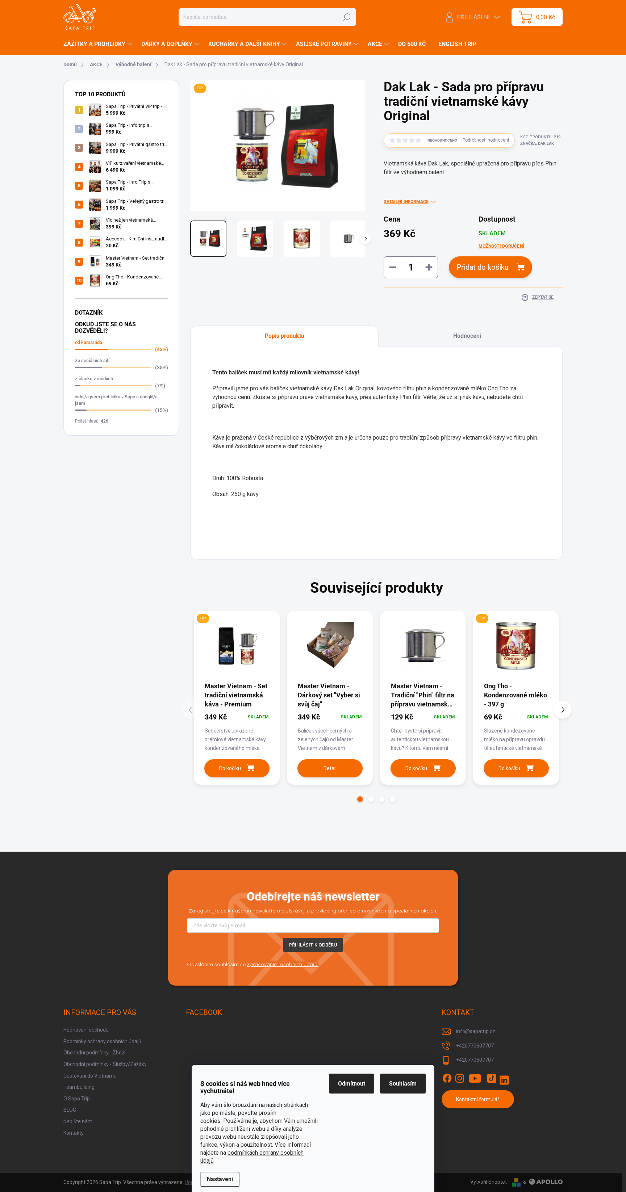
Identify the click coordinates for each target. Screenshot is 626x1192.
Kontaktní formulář (477, 1099)
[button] (360, 799)
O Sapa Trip (76, 1098)
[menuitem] (98, 44)
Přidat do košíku (482, 267)
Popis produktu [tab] (284, 335)
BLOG (69, 1110)
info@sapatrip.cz (475, 1031)
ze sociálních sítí (92, 360)
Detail (330, 768)
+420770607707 (475, 1046)
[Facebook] (447, 1078)
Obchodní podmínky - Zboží (94, 1052)
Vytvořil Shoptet (488, 1182)
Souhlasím (403, 1083)
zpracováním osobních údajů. (282, 964)
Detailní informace (406, 201)
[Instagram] (459, 1078)
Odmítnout (351, 1083)
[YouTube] (475, 1078)
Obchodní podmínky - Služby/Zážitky (105, 1064)
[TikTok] (491, 1078)
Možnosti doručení (501, 246)
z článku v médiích (94, 378)
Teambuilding (79, 1087)
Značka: (537, 143)
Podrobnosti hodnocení (486, 140)
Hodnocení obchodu (86, 1030)
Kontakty (73, 1133)
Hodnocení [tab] (467, 335)
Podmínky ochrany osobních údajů (102, 1041)
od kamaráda (88, 342)
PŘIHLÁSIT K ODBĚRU (313, 944)
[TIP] (237, 646)
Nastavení (220, 1179)
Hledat (346, 17)
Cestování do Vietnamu (90, 1076)
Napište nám (77, 1121)
